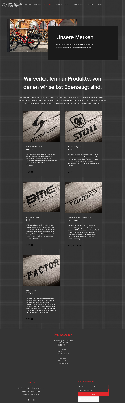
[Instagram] (29, 172)
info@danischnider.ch (31, 391)
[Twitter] (77, 245)
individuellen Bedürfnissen (37, 160)
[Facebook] (26, 172)
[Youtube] (32, 172)
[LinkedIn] (80, 245)
